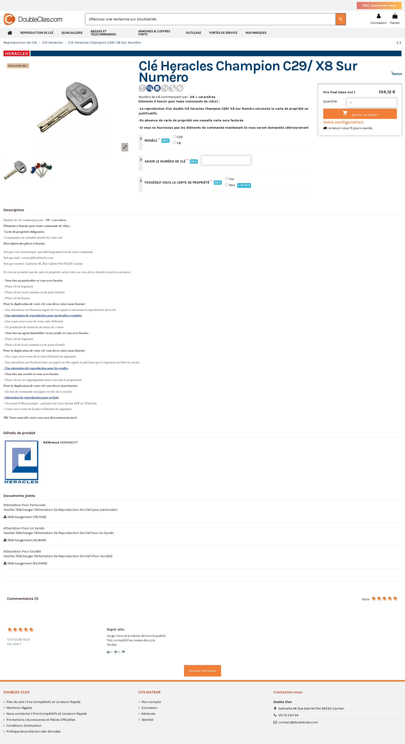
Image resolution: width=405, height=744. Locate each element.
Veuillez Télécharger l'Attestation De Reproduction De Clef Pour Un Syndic (59, 533)
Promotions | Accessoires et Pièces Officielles (40, 720)
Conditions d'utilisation (23, 726)
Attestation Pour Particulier (25, 505)
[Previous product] (398, 42)
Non (239, 185)
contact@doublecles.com (298, 722)
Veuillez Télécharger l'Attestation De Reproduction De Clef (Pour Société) (58, 556)
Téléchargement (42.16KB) (26, 540)
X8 (179, 143)
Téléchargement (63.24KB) (27, 563)
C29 (180, 137)
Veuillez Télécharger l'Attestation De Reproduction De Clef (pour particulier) (60, 510)
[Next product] (400, 42)
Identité (147, 720)
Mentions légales (19, 708)
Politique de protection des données (33, 731)
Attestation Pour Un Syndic (24, 528)
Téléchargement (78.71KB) (26, 517)
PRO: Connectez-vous (379, 6)
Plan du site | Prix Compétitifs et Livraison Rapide (43, 702)
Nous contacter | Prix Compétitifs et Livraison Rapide (46, 714)
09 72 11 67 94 (288, 715)
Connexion (149, 708)
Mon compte (151, 702)
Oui (231, 179)
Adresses (148, 714)
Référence (51, 442)
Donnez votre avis (202, 671)
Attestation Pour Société (22, 551)
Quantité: (330, 101)
